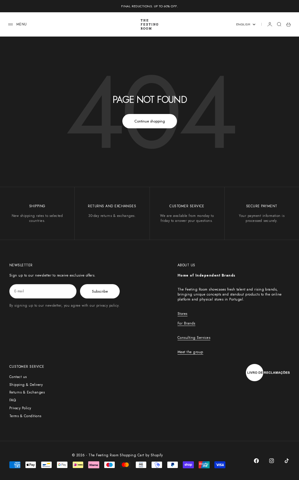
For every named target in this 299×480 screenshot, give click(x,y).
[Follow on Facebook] (256, 461)
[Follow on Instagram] (271, 461)
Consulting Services (194, 337)
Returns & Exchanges (27, 392)
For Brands (186, 323)
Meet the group (190, 352)
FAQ (12, 400)
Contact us (18, 376)
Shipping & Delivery (26, 384)
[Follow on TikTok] (287, 461)
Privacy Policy (20, 408)
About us (186, 265)
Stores (182, 313)
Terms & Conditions (25, 416)
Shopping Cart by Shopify (141, 455)
